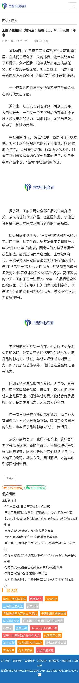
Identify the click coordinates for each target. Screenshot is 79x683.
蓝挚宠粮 (32, 606)
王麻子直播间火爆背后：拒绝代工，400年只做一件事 (38, 512)
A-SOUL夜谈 (11, 621)
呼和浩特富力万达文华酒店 (20, 613)
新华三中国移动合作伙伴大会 (21, 635)
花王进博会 (25, 650)
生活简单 (8, 650)
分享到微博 (14, 488)
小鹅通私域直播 (56, 643)
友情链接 (30, 661)
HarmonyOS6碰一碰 (44, 628)
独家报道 (66, 661)
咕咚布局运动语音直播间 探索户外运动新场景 (33, 567)
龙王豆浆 (8, 643)
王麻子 (10, 478)
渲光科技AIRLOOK (30, 643)
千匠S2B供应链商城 (53, 613)
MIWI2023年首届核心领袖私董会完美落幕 (31, 537)
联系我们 (17, 661)
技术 (14, 20)
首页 (5, 20)
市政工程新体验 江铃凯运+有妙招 (26, 573)
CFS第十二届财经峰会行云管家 (43, 621)
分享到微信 (37, 488)
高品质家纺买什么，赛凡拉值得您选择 (29, 531)
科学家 (7, 628)
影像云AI (21, 628)
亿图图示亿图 (52, 635)
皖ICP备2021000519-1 (65, 670)
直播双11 (36, 599)
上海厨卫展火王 (13, 606)
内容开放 (42, 661)
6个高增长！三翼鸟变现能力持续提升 (28, 506)
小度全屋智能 (45, 650)
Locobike (51, 599)
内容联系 (54, 661)
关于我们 (5, 661)
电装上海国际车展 (14, 599)
